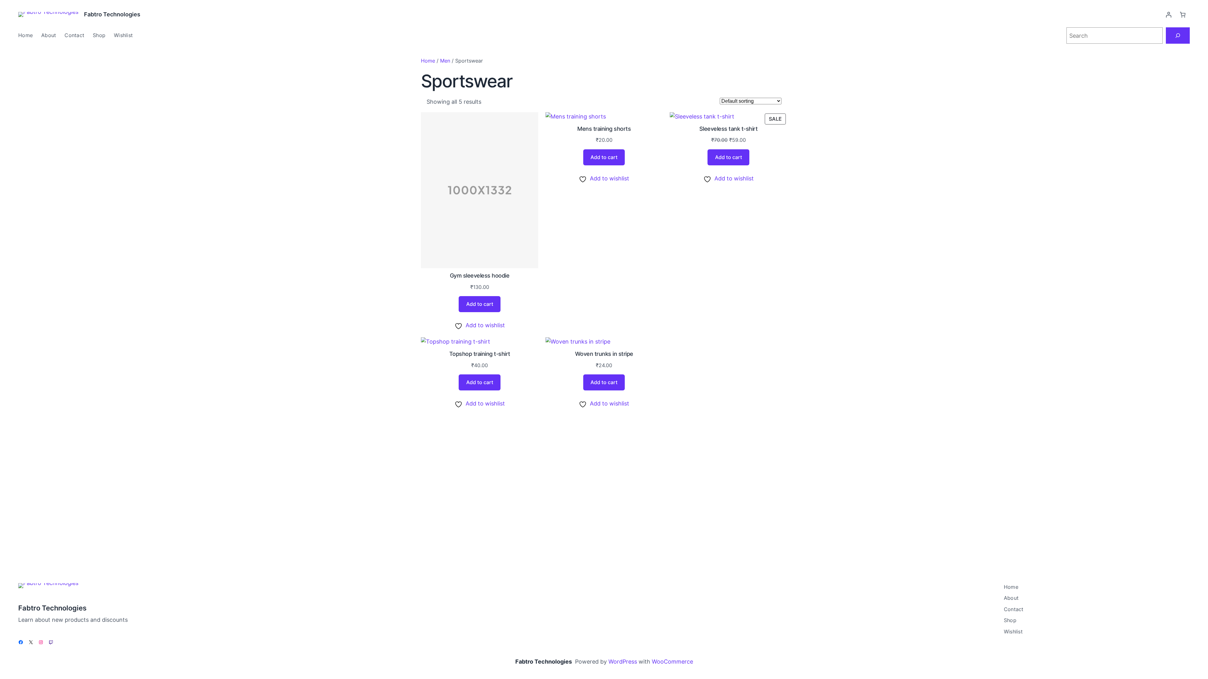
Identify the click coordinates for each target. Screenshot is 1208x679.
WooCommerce (672, 661)
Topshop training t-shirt (479, 354)
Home (428, 61)
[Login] (1168, 15)
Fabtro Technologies (112, 14)
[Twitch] (50, 642)
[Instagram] (40, 642)
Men (445, 61)
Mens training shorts (604, 128)
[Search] (1178, 35)
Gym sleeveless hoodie (480, 275)
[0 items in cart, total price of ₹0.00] (1183, 15)
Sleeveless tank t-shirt (728, 128)
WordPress (622, 661)
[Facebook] (20, 642)
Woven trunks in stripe (604, 354)
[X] (30, 642)
